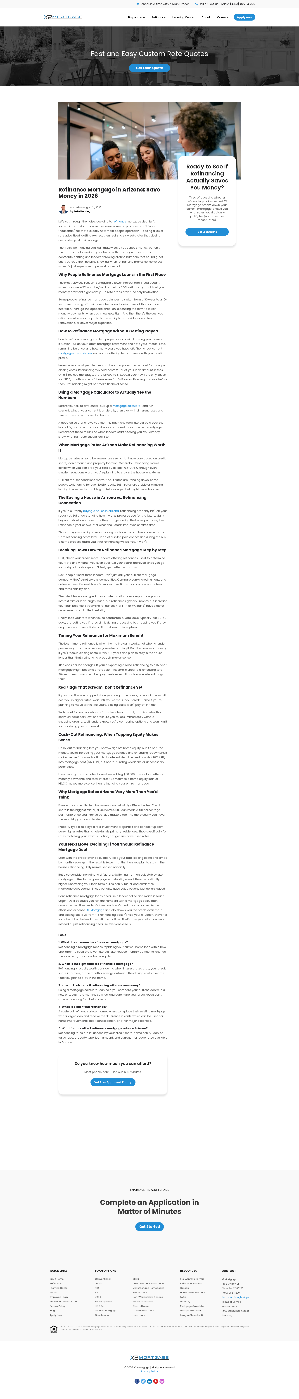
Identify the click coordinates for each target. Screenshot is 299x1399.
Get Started (149, 1226)
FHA (97, 1288)
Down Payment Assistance (148, 1283)
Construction (102, 1315)
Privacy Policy (57, 1306)
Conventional (103, 1279)
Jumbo (99, 1283)
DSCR (136, 1279)
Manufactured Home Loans (148, 1288)
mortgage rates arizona (75, 353)
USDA (98, 1297)
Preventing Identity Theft (64, 1301)
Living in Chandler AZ (192, 1315)
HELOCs (99, 1306)
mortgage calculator (127, 406)
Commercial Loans (143, 1310)
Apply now (244, 17)
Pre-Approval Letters (192, 1279)
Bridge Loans (140, 1292)
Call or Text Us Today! (226, 4)
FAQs (183, 1297)
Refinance (159, 17)
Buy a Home (136, 17)
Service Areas (229, 1306)
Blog (52, 1310)
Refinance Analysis (191, 1283)
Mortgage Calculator (192, 1306)
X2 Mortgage (95, 910)
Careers (222, 17)
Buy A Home (57, 1279)
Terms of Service (231, 1301)
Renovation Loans (143, 1301)
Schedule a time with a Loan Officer (164, 4)
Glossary (185, 1301)
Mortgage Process (191, 1310)
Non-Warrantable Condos (148, 1297)
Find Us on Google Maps (235, 1297)
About (206, 17)
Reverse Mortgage (105, 1310)
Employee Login (59, 1297)
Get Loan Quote (149, 68)
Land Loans (139, 1315)
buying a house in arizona (101, 511)
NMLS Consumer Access (235, 1310)
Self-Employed (103, 1301)
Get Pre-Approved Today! (113, 1082)
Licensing (227, 1315)
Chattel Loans (141, 1306)
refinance (119, 221)
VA (96, 1292)
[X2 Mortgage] (63, 17)
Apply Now (56, 1315)
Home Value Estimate (192, 1292)
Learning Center (183, 17)
